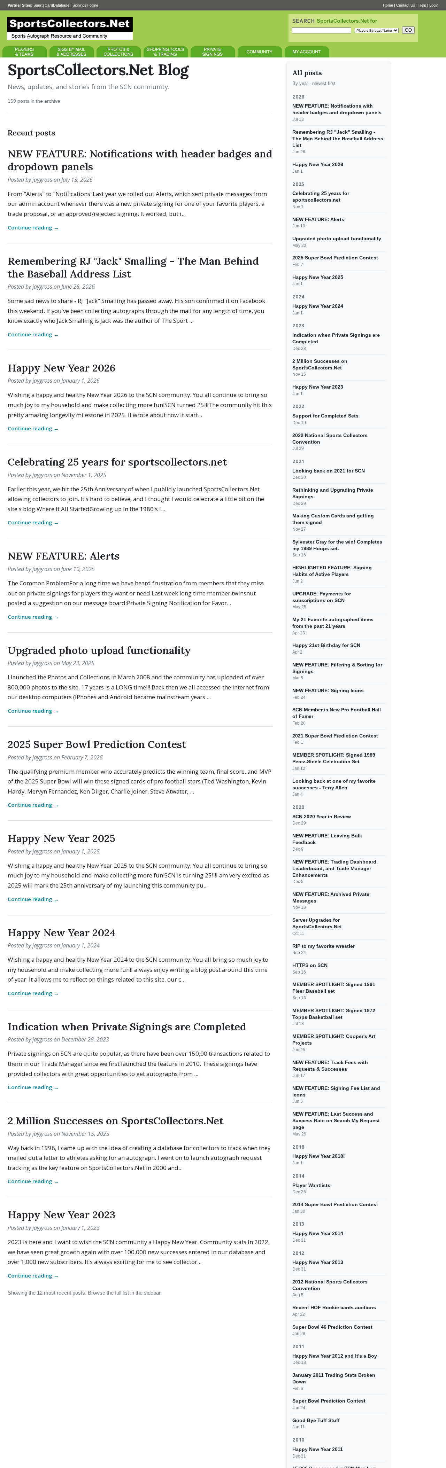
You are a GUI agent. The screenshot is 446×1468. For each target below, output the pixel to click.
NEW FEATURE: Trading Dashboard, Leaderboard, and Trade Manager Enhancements (335, 868)
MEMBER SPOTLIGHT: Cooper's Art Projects (333, 1039)
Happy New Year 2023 (61, 1214)
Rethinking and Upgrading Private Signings (332, 493)
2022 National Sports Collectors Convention (330, 438)
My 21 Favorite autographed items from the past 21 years (333, 623)
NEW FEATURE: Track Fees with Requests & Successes (330, 1065)
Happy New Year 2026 (61, 367)
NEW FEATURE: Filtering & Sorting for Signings (337, 668)
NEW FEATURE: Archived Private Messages (330, 897)
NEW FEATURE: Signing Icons (328, 690)
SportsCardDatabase (51, 5)
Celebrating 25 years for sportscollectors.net (117, 461)
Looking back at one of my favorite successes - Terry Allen (334, 784)
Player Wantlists (311, 1185)
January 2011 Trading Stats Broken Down (333, 1378)
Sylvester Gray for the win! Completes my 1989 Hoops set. (337, 545)
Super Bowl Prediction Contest (329, 1401)
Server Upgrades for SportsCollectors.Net (317, 923)
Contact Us (405, 5)
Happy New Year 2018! (318, 1156)
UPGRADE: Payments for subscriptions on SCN (321, 597)
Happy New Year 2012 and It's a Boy (334, 1356)
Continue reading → (33, 227)
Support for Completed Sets (325, 416)
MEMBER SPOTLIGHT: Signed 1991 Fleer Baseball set (333, 988)
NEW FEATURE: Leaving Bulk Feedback (327, 839)
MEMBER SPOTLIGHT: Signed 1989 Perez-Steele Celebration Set (333, 758)
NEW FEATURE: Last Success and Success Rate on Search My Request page (336, 1120)
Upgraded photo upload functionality (99, 650)
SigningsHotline (85, 5)
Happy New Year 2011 (317, 1449)
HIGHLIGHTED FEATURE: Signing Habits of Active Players (332, 571)
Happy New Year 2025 (61, 838)
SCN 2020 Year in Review (321, 816)
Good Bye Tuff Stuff (316, 1420)
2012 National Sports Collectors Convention (330, 1285)
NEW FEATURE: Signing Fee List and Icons (336, 1091)
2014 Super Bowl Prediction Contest (335, 1204)
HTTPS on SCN (310, 965)
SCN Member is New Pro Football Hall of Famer (336, 713)
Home (388, 5)
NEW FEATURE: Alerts (64, 555)
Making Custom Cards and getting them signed (333, 519)
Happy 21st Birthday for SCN (326, 645)
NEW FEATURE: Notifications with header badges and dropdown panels (140, 160)
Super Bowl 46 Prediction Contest (332, 1326)
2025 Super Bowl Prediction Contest (97, 744)
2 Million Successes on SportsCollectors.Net (115, 1120)
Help (422, 5)
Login (433, 5)
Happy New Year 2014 (317, 1233)
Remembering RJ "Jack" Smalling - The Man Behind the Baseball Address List (133, 267)
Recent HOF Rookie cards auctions (334, 1307)
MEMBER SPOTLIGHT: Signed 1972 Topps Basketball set (333, 1014)
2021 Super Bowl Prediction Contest (335, 736)
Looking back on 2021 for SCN (328, 471)
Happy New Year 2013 (317, 1262)
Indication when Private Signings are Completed (127, 1026)
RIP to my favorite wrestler (323, 945)
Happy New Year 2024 (62, 932)
